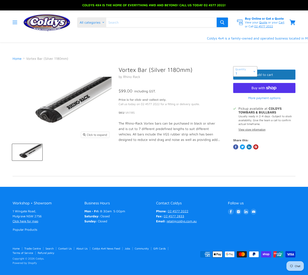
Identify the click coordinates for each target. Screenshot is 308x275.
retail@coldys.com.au (182, 221)
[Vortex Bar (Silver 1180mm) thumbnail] (27, 152)
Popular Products (25, 229)
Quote (263, 22)
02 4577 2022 (263, 26)
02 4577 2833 (174, 216)
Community (142, 248)
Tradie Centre (32, 248)
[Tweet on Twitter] (242, 146)
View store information (251, 129)
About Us (82, 248)
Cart (281, 22)
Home (17, 58)
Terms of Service (23, 253)
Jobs (127, 248)
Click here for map (25, 221)
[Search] (222, 22)
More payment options (264, 98)
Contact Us (65, 248)
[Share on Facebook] (235, 146)
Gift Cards (159, 248)
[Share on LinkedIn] (249, 146)
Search (49, 248)
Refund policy (46, 253)
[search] (161, 22)
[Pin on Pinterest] (255, 146)
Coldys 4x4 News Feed (106, 248)
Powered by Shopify (25, 263)
